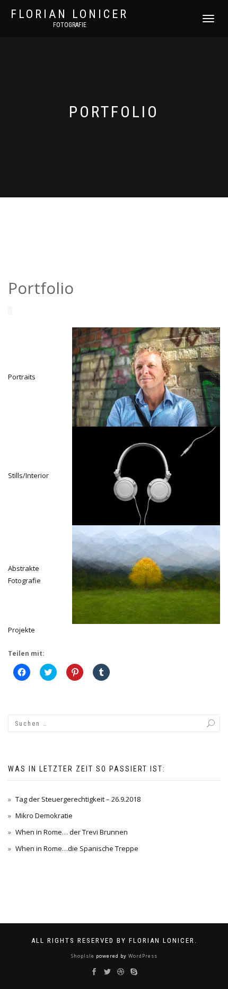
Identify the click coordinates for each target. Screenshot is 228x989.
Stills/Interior (28, 475)
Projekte (21, 630)
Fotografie (69, 25)
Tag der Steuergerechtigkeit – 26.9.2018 (78, 799)
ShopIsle (83, 955)
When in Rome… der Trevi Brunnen (71, 832)
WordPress (142, 955)
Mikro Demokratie (44, 815)
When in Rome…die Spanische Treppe (76, 848)
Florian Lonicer (69, 14)
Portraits (22, 376)
